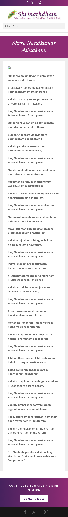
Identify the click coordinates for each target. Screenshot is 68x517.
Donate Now (34, 498)
